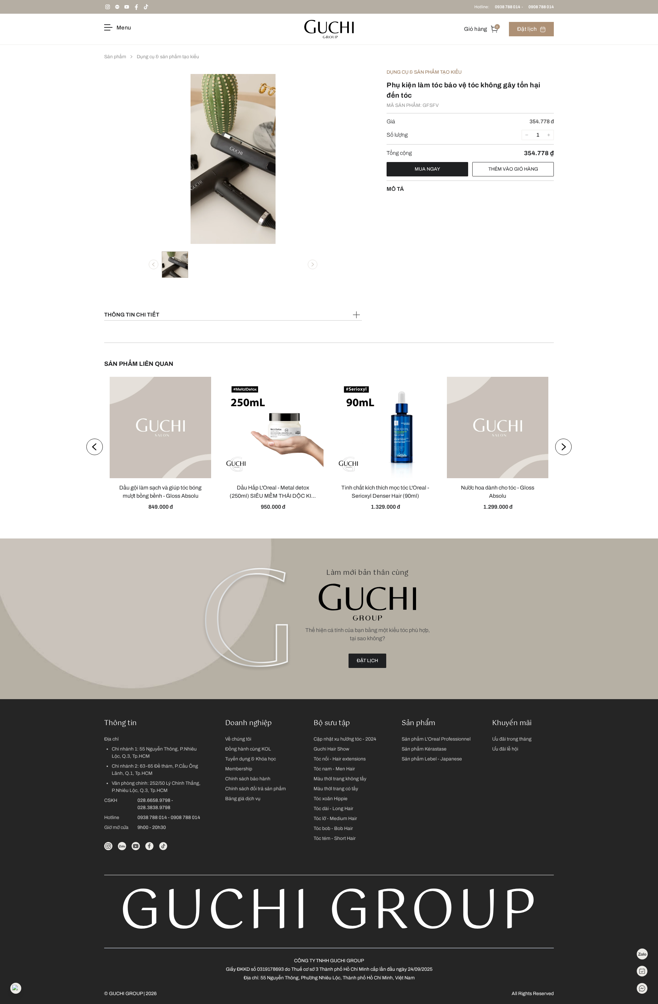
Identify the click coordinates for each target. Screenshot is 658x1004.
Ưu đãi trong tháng (512, 739)
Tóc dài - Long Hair (333, 808)
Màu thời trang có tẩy (336, 788)
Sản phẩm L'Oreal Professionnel (436, 739)
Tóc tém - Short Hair (335, 838)
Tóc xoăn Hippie (331, 798)
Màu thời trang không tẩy (340, 778)
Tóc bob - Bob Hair (333, 828)
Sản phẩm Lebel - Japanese (432, 758)
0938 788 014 (507, 6)
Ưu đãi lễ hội (505, 749)
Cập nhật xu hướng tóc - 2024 (345, 739)
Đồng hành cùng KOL (248, 749)
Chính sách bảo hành (247, 778)
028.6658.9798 (153, 800)
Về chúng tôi (238, 739)
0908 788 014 (541, 6)
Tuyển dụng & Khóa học (250, 758)
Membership (238, 768)
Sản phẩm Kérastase (424, 749)
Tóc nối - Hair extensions (340, 758)
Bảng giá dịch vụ (242, 798)
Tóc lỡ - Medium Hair (335, 818)
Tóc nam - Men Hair (334, 768)
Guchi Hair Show (331, 749)
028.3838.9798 (153, 807)
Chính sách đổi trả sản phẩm (255, 788)
